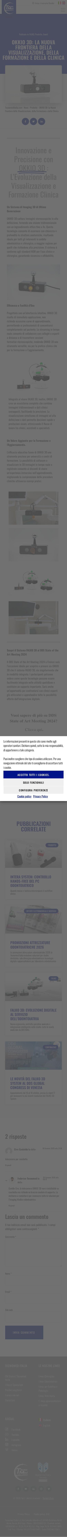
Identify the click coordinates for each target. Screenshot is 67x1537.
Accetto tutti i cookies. (33, 774)
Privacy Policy (40, 796)
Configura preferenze (33, 790)
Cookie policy (24, 796)
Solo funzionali (33, 782)
